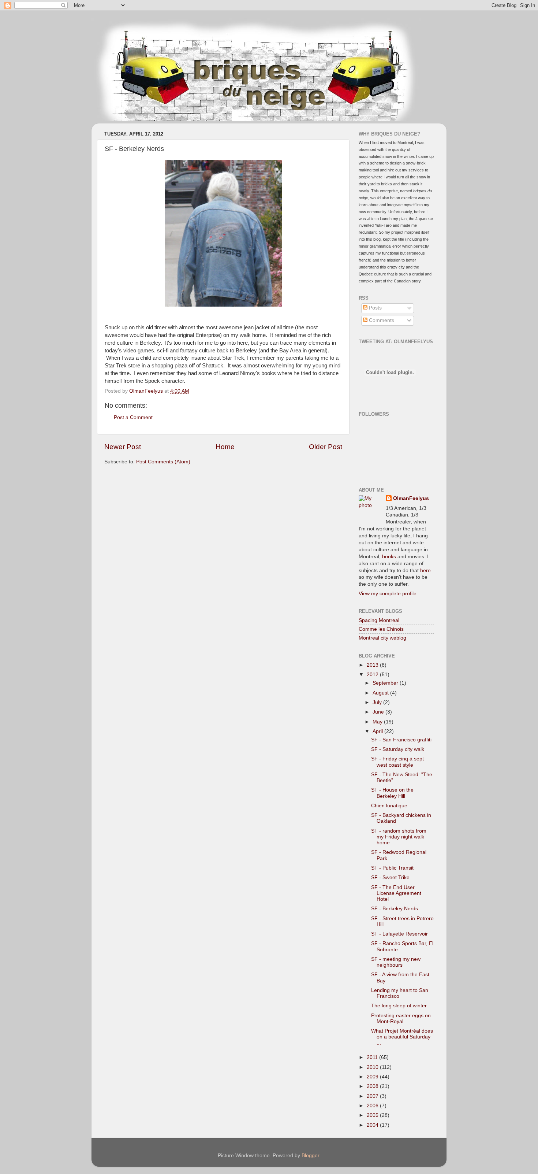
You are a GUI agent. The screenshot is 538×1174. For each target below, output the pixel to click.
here (425, 570)
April (378, 731)
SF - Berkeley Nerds (394, 908)
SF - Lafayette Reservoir (399, 934)
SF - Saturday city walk (397, 749)
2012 (373, 674)
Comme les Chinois (381, 629)
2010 (373, 1067)
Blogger (310, 1155)
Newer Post (122, 447)
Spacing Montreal (379, 620)
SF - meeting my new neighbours (396, 962)
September (386, 683)
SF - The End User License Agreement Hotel (396, 893)
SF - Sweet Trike (390, 877)
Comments (380, 320)
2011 (373, 1057)
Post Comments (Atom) (163, 461)
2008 (373, 1086)
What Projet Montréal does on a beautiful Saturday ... (402, 1036)
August (381, 693)
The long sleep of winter (399, 1005)
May (378, 722)
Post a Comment (133, 417)
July (378, 702)
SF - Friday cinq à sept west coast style (397, 761)
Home (225, 447)
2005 (373, 1115)
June (379, 712)
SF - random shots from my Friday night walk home (398, 836)
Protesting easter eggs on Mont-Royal (401, 1018)
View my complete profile (387, 593)
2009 (373, 1076)
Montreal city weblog (382, 638)
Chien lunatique (389, 805)
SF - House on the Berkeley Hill (392, 793)
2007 (373, 1096)
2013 (373, 665)
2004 (373, 1125)
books (389, 556)
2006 (373, 1105)
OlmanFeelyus (411, 498)
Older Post (325, 447)
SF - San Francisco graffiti (401, 739)
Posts (374, 308)
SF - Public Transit (392, 868)
